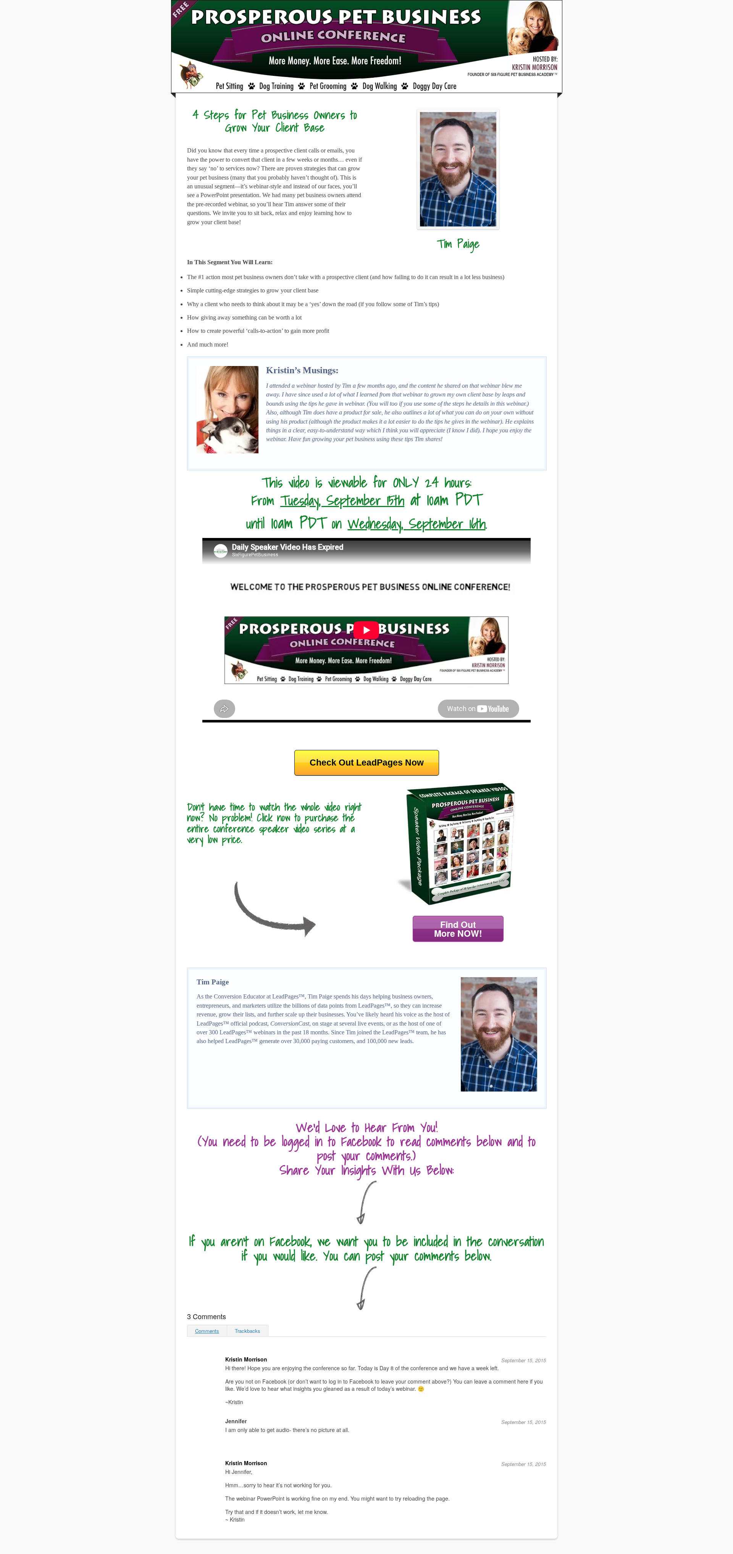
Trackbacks (247, 1330)
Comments (207, 1330)
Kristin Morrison (246, 1359)
